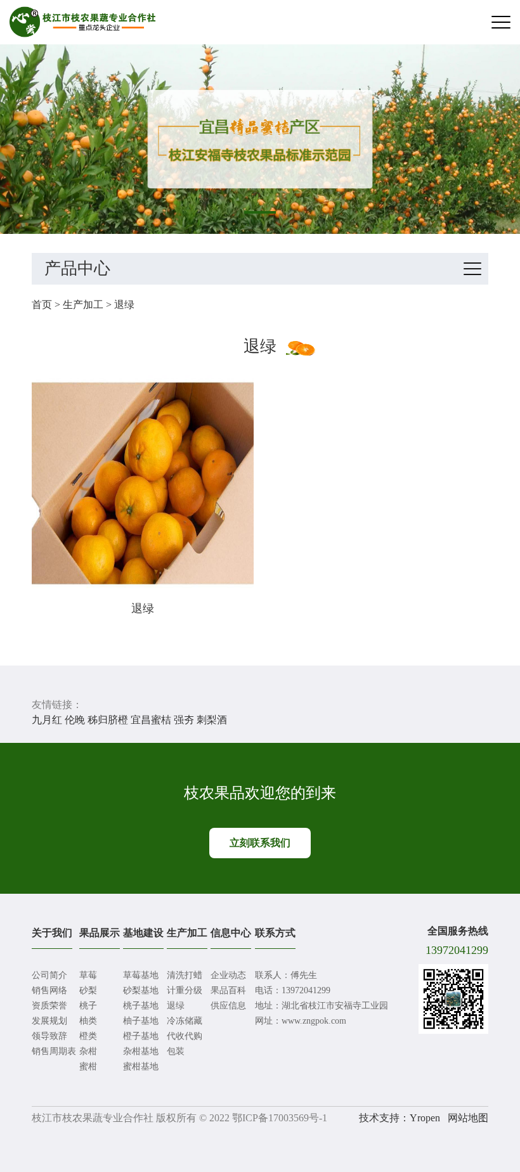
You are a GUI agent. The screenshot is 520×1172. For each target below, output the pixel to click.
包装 (176, 1051)
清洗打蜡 (184, 975)
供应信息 (228, 1005)
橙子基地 (141, 1036)
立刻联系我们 (260, 842)
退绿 (124, 304)
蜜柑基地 (141, 1066)
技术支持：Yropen (399, 1117)
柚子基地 (141, 1021)
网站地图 (468, 1117)
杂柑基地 (141, 1051)
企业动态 (228, 975)
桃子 (88, 1005)
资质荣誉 (49, 1005)
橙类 (88, 1036)
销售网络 (49, 990)
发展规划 (49, 1021)
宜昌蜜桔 (151, 719)
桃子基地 (141, 1005)
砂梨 (88, 990)
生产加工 (83, 304)
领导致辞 (49, 1036)
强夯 (184, 719)
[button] (260, 212)
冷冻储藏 (184, 1021)
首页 (42, 304)
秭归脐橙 (108, 719)
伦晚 (75, 719)
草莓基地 (141, 975)
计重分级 (184, 990)
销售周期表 (54, 1051)
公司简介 (49, 975)
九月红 (47, 719)
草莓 (88, 975)
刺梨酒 (212, 719)
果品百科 (228, 990)
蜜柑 (88, 1066)
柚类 (88, 1021)
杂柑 (88, 1051)
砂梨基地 (141, 990)
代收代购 (184, 1036)
